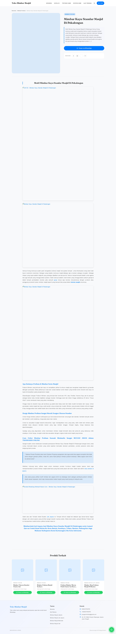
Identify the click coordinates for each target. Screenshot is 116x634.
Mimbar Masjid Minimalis (56, 620)
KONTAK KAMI (77, 3)
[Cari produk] (94, 3)
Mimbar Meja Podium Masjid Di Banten (91, 585)
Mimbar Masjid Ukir (55, 623)
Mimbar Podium (21, 10)
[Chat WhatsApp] (111, 629)
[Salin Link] (85, 55)
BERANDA (49, 3)
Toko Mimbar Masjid (21, 3)
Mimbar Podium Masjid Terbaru (44, 585)
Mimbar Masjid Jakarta (56, 615)
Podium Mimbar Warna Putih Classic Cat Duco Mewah (68, 586)
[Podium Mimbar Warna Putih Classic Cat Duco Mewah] (69, 570)
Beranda (14, 10)
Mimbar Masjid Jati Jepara (57, 617)
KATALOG (57, 3)
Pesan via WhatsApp (85, 48)
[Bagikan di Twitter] (81, 55)
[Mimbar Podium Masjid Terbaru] (46, 570)
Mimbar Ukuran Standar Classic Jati (21, 585)
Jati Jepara (50, 516)
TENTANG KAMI (66, 3)
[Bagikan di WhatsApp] (77, 55)
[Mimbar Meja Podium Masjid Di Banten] (93, 570)
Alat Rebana (53, 612)
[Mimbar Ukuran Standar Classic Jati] (22, 570)
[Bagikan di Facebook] (73, 55)
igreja (55, 280)
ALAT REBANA (88, 3)
